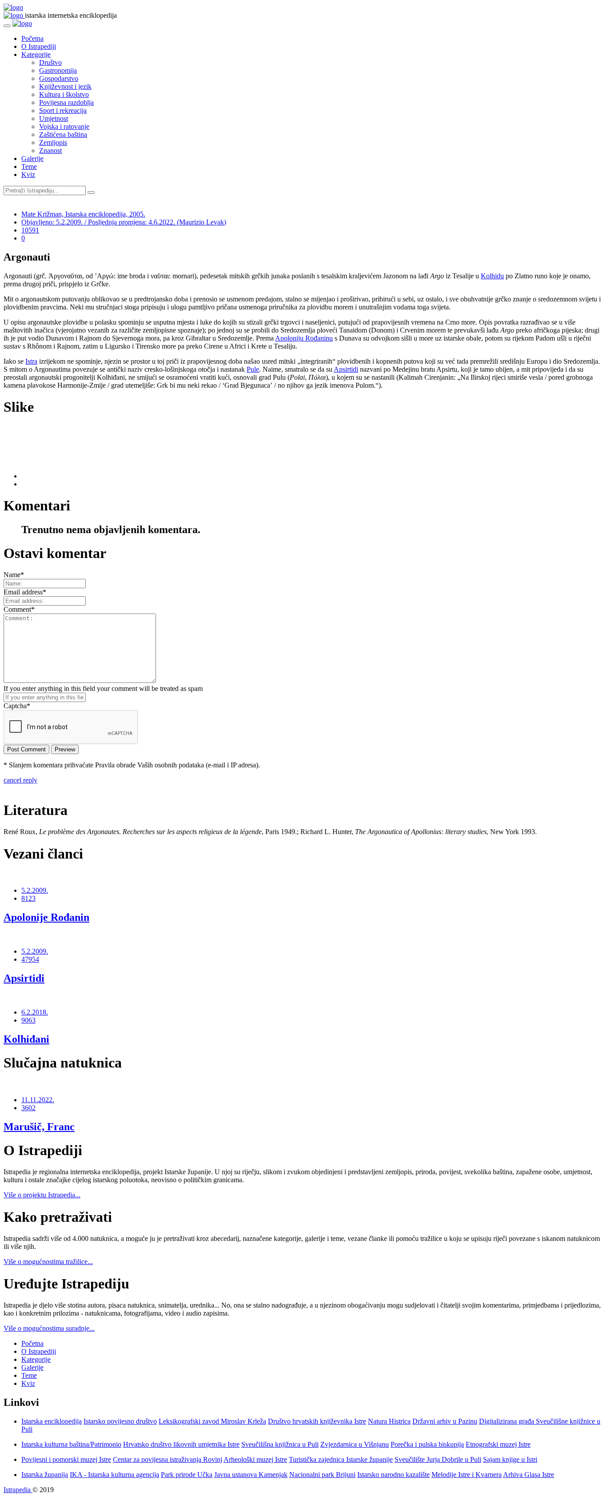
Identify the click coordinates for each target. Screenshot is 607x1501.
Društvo (50, 62)
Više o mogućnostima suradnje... (49, 1328)
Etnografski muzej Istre (498, 1444)
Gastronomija (58, 70)
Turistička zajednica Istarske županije (341, 1459)
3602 (28, 1108)
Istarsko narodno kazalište (393, 1474)
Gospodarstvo (58, 78)
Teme (29, 166)
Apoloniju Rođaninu (304, 338)
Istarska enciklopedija (51, 1421)
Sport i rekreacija (63, 110)
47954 (30, 959)
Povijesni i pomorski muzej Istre (66, 1459)
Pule (253, 369)
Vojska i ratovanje (64, 126)
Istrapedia (18, 1489)
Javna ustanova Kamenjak (251, 1474)
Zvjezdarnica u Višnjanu (354, 1444)
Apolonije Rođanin (46, 917)
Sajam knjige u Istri (510, 1459)
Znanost (50, 150)
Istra (31, 361)
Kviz (28, 174)
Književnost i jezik (65, 86)
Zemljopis (53, 142)
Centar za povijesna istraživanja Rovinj (167, 1459)
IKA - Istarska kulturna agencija (114, 1474)
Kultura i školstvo (64, 94)
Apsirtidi (346, 369)
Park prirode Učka (186, 1474)
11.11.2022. (37, 1100)
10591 (30, 230)
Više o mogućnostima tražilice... (48, 1261)
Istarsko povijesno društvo (120, 1421)
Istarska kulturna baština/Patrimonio (71, 1444)
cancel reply (20, 780)
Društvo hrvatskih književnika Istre (317, 1421)
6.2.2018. (34, 1012)
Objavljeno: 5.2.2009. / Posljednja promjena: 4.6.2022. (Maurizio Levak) (123, 222)
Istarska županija (44, 1474)
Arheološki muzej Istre (255, 1459)
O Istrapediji (38, 46)
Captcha (17, 706)
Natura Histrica (389, 1421)
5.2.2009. (34, 890)
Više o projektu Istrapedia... (42, 1195)
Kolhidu (492, 276)
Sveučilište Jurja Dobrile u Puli (438, 1459)
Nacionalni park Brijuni (322, 1474)
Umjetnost (53, 118)
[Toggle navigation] (7, 25)
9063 (28, 1020)
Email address (25, 592)
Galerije (32, 158)
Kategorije (36, 54)
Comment (19, 609)
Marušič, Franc (39, 1126)
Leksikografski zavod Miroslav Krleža (212, 1421)
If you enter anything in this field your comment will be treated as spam (103, 688)
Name (14, 574)
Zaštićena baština (63, 134)
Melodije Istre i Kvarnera (466, 1474)
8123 (28, 898)
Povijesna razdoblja (66, 102)
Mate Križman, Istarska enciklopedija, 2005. (83, 214)
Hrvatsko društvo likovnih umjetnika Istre (181, 1444)
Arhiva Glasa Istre (528, 1474)
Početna (32, 38)
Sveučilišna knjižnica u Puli (280, 1444)
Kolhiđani (26, 1039)
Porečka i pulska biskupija (427, 1444)
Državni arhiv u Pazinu (444, 1421)
